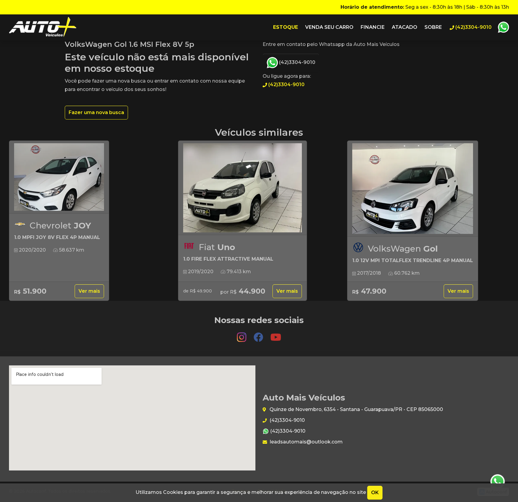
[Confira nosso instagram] (242, 334)
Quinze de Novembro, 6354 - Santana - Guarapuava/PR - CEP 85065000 (355, 409)
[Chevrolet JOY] (59, 177)
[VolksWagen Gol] (412, 189)
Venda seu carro (329, 27)
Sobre (433, 27)
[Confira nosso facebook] (259, 334)
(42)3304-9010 (296, 62)
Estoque (285, 27)
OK (375, 492)
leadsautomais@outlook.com (306, 442)
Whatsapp (503, 27)
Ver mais (89, 291)
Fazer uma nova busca (96, 112)
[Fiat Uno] (242, 188)
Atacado (404, 27)
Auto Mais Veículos (42, 27)
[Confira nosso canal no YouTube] (275, 334)
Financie (373, 27)
